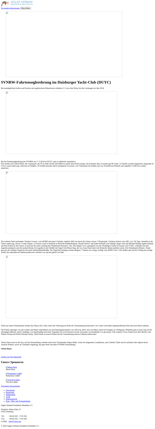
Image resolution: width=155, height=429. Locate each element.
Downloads (10, 390)
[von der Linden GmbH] (13, 380)
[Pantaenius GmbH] (14, 374)
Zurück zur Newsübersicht (11, 357)
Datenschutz (10, 395)
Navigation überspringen (10, 8)
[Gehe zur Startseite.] (16, 6)
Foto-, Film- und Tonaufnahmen (18, 401)
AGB (8, 397)
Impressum (10, 392)
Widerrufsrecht (11, 399)
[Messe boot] (11, 367)
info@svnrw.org (15, 421)
